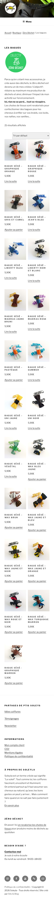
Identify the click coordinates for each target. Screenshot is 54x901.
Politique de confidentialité (18, 756)
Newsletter (10, 725)
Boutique (17, 32)
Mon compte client (14, 745)
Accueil (7, 32)
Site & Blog (13, 893)
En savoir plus (11, 805)
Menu (29, 21)
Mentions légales (13, 752)
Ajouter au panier (13, 229)
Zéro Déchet (28, 32)
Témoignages (11, 718)
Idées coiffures (12, 711)
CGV (6, 749)
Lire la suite (10, 181)
